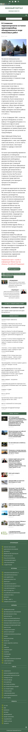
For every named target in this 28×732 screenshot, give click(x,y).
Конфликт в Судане (6, 389)
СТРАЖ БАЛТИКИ (8, 691)
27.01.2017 (12, 483)
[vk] (9, 1)
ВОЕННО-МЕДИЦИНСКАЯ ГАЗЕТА (11, 673)
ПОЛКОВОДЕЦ (7, 654)
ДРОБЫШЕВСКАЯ (8, 714)
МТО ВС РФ (6, 640)
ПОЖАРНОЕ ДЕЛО (8, 649)
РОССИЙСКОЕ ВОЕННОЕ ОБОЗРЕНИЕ (12, 658)
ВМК (5, 707)
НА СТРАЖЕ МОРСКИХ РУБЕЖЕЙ (11, 686)
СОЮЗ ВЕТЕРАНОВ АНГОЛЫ (10, 575)
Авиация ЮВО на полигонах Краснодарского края (16, 481)
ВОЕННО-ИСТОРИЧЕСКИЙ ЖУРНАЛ (12, 618)
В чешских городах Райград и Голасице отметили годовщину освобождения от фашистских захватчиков (17, 523)
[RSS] (18, 1)
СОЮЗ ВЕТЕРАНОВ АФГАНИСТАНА (11, 586)
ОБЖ (5, 645)
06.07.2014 (12, 438)
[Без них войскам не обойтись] (4, 444)
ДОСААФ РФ (7, 551)
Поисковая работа (7, 276)
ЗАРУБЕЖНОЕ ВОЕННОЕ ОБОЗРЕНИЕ (12, 634)
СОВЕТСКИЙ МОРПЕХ (9, 660)
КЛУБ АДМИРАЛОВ (8, 577)
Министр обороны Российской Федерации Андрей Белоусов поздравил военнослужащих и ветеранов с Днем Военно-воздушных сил (13, 332)
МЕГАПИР (6, 597)
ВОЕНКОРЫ (6, 710)
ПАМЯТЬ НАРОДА (8, 721)
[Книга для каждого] (4, 475)
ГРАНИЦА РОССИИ (8, 677)
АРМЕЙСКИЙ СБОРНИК (9, 609)
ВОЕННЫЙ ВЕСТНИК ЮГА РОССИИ (11, 675)
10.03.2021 (12, 506)
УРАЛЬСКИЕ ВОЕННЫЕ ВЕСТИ (10, 695)
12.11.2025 (12, 444)
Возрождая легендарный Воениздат (10, 407)
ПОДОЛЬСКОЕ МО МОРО (9, 583)
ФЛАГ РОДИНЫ (7, 697)
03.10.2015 (12, 426)
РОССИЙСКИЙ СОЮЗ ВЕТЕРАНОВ (11, 592)
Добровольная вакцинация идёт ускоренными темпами (17, 504)
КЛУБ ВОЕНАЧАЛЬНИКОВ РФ (10, 572)
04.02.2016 (12, 499)
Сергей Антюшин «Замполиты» (9, 319)
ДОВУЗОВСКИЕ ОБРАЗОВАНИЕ (11, 549)
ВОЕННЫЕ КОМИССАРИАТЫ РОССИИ (12, 623)
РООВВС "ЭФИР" (8, 599)
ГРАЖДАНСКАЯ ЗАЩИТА (9, 629)
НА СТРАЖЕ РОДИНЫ (8, 688)
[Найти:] (14, 18)
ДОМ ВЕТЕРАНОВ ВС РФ (9, 579)
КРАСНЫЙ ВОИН (7, 682)
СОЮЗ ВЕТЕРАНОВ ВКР (9, 588)
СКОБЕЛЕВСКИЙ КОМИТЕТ (10, 560)
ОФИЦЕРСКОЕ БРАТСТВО (9, 601)
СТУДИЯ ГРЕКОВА (8, 564)
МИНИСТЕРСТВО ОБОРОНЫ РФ (11, 553)
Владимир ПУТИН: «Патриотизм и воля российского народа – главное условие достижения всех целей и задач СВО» (11, 357)
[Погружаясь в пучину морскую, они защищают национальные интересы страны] (4, 452)
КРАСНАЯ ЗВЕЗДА (8, 680)
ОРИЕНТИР (6, 647)
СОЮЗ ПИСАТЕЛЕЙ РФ (9, 562)
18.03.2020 (12, 454)
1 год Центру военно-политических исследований (17, 532)
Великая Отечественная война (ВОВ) (14, 274)
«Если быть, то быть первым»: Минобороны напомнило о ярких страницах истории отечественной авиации (12, 349)
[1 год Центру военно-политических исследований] (4, 533)
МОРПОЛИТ (6, 581)
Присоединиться (15, 269)
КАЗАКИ (6, 636)
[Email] (15, 1)
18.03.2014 (12, 468)
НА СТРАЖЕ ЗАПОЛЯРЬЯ (9, 684)
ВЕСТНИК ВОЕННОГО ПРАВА (10, 614)
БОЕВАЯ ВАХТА (7, 671)
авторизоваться (5, 312)
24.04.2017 (12, 517)
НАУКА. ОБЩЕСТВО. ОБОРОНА (11, 643)
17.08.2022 (12, 474)
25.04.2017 (12, 527)
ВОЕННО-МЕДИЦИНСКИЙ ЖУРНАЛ (12, 620)
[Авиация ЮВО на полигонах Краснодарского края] (4, 482)
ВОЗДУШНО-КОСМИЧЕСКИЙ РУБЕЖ (12, 625)
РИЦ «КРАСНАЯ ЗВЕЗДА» (9, 558)
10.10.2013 (12, 534)
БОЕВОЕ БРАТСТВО (8, 595)
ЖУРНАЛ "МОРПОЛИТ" (9, 632)
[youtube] (12, 1)
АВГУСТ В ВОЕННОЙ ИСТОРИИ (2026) (11, 403)
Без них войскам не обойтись (17, 442)
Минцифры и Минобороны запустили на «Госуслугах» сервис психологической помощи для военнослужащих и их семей (13, 325)
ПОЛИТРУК (6, 652)
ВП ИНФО (6, 712)
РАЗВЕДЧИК (6, 656)
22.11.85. (6, 705)
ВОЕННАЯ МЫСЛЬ (8, 616)
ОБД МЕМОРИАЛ (8, 719)
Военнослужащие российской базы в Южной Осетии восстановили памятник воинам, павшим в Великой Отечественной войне (17, 433)
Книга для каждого (14, 473)
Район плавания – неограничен (9, 379)
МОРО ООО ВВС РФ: (8, 590)
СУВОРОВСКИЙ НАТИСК (9, 693)
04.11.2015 (5, 36)
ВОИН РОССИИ (7, 627)
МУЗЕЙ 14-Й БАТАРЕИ (9, 716)
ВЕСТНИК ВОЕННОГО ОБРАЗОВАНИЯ (12, 611)
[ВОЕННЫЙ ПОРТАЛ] (14, 4)
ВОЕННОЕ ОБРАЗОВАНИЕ (10, 547)
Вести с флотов (5, 393)
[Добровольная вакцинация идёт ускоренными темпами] (4, 505)
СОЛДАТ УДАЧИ (7, 663)
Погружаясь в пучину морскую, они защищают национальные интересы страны (17, 452)
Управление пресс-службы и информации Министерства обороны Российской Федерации (12, 262)
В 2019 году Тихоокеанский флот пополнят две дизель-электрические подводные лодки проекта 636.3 (17, 513)
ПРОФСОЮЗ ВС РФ (8, 556)
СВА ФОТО (6, 723)
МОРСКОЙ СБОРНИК (8, 638)
